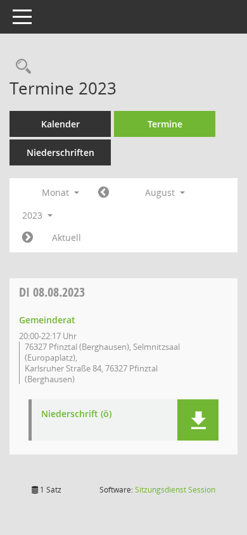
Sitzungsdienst (175, 489)
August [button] (161, 192)
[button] (197, 420)
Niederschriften (60, 152)
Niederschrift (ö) (76, 414)
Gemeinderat (47, 320)
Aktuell (66, 237)
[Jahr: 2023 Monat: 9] (27, 237)
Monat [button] (57, 192)
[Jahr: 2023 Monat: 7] (103, 192)
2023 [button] (33, 215)
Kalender (60, 124)
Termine (165, 124)
